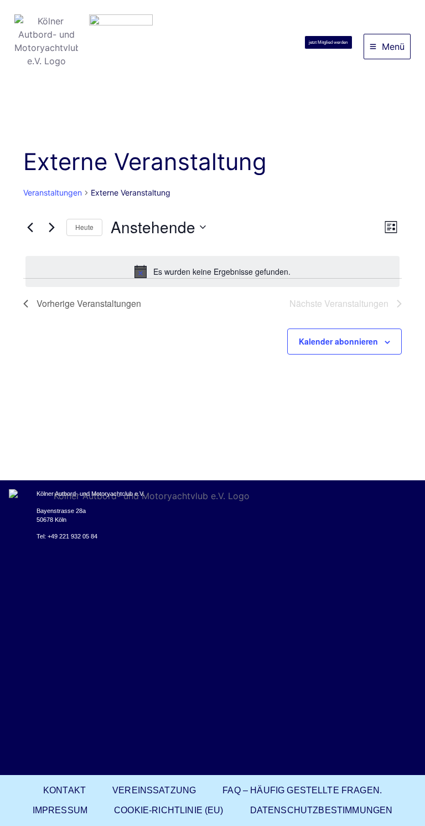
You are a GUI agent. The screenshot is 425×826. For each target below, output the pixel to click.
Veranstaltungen (52, 192)
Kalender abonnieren (338, 341)
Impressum (60, 810)
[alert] (212, 271)
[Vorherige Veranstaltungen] (30, 227)
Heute (84, 227)
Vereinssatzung (154, 790)
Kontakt (64, 790)
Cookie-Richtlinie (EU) (169, 810)
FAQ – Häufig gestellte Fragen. (302, 790)
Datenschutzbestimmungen (321, 810)
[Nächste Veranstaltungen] (51, 227)
